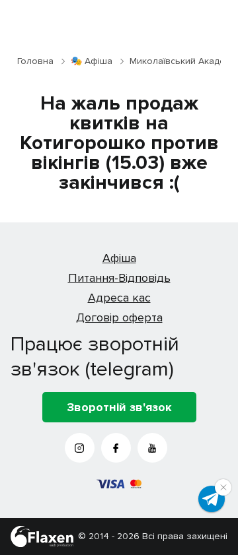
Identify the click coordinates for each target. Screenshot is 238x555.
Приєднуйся (211, 499)
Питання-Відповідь (119, 278)
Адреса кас (119, 297)
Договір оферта (119, 317)
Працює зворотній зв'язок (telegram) (95, 356)
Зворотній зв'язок (119, 407)
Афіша (119, 258)
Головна (35, 61)
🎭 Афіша (91, 61)
